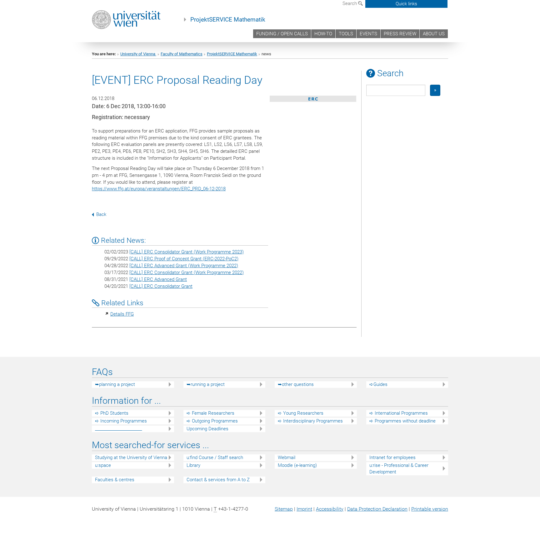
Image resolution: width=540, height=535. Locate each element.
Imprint (304, 509)
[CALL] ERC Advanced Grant (158, 279)
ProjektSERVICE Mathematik (227, 19)
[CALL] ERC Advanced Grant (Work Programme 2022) (183, 265)
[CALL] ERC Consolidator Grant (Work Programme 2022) (186, 272)
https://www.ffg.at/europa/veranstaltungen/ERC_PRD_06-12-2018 (159, 189)
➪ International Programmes (398, 413)
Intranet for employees (392, 457)
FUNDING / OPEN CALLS (282, 34)
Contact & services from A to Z (218, 479)
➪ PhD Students (111, 413)
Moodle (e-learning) (297, 465)
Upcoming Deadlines (207, 429)
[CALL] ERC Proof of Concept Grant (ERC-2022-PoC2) (183, 259)
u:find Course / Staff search (215, 457)
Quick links (406, 4)
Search (350, 3)
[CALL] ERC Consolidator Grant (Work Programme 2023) (186, 252)
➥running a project (206, 384)
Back (101, 214)
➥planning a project (115, 384)
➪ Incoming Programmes (121, 421)
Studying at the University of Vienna (131, 457)
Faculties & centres (114, 479)
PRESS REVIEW (400, 34)
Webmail (286, 457)
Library (193, 465)
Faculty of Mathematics (181, 54)
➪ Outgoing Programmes (212, 421)
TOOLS (346, 34)
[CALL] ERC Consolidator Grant (160, 286)
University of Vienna (138, 54)
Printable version (429, 509)
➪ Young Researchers (300, 413)
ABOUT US (434, 34)
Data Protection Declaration (377, 509)
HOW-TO (323, 34)
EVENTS (368, 34)
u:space (103, 465)
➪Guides (378, 384)
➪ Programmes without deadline (402, 421)
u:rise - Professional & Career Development (398, 468)
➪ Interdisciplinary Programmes (310, 421)
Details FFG (122, 314)
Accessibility (329, 509)
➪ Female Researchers (210, 413)
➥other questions (296, 384)
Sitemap (284, 509)
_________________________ (118, 429)
